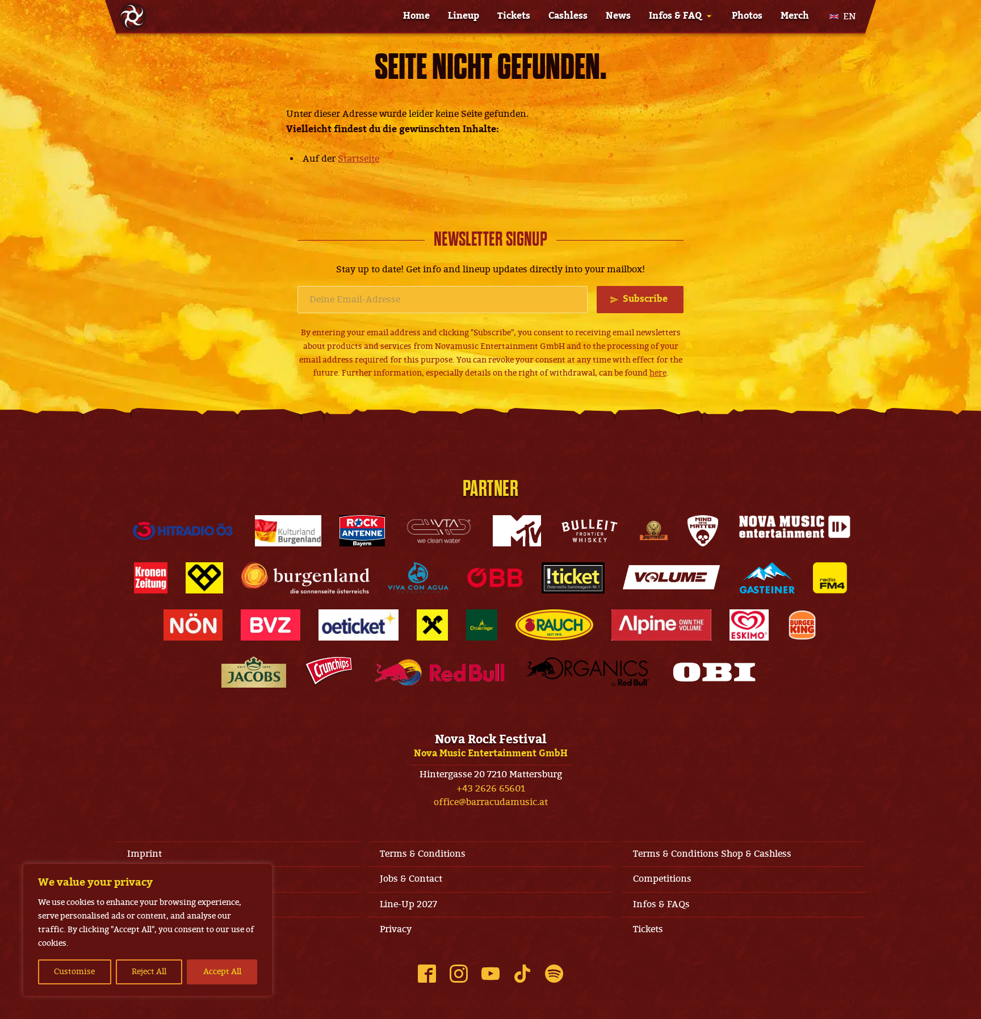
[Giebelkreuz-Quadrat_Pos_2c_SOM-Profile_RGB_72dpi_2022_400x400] (432, 625)
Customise (74, 971)
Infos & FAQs (661, 904)
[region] (147, 930)
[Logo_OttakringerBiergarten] (481, 625)
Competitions (662, 879)
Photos (747, 16)
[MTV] (516, 530)
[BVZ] (270, 625)
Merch (795, 16)
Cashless (568, 16)
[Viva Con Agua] (418, 577)
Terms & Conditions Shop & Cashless (712, 854)
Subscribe (645, 299)
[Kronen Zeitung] (150, 577)
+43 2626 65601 (490, 788)
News (618, 16)
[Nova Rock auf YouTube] (490, 974)
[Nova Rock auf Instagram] (459, 974)
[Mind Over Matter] (702, 530)
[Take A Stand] (204, 577)
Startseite (358, 159)
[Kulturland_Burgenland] (288, 530)
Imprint (144, 854)
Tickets (513, 16)
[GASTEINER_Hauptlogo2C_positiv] (767, 577)
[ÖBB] (495, 577)
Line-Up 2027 (408, 904)
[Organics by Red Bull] (588, 672)
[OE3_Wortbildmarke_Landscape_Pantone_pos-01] (183, 530)
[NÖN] (193, 625)
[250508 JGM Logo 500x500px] (653, 530)
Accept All (222, 971)
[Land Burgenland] (305, 577)
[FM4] (830, 577)
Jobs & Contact (411, 879)
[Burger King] (802, 625)
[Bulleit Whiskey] (590, 530)
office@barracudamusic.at (491, 802)
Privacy (396, 929)
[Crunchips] (328, 672)
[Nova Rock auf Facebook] (427, 974)
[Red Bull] (440, 672)
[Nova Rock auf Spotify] (554, 974)
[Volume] (672, 577)
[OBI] (714, 672)
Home (416, 16)
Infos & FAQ (675, 16)
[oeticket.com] (358, 625)
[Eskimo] (749, 625)
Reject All (149, 971)
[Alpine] (661, 625)
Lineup (463, 16)
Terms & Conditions (423, 854)
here (657, 373)
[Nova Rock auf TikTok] (522, 974)
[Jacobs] (254, 672)
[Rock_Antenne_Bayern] (362, 530)
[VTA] (439, 530)
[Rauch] (554, 625)
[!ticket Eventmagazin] (573, 577)
